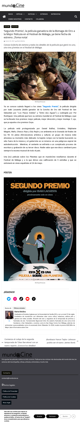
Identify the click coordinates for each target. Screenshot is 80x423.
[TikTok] (21, 299)
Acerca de (8, 308)
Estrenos (44, 14)
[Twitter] (9, 299)
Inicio (10, 14)
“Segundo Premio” (50, 106)
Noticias (31, 14)
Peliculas (15, 26)
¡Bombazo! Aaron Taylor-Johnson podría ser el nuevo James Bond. (61, 341)
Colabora (40, 19)
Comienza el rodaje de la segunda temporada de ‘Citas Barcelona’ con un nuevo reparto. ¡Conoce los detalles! (21, 342)
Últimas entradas (19, 308)
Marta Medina (21, 41)
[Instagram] (15, 299)
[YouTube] (27, 299)
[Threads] (34, 299)
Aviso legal (6, 403)
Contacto (29, 19)
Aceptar (39, 416)
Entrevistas (55, 14)
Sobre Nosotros (14, 19)
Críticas (19, 14)
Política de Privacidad (10, 391)
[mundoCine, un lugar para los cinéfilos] (4, 16)
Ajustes (65, 416)
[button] (23, 14)
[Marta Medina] (9, 312)
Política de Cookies (9, 397)
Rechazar (52, 416)
